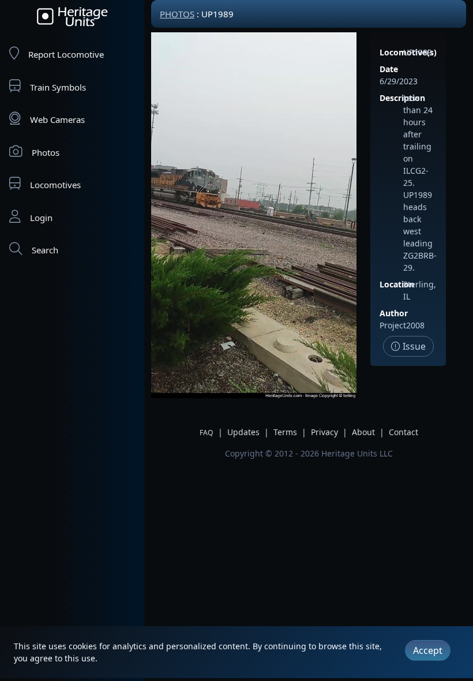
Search (45, 250)
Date (389, 68)
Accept (427, 650)
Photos (45, 152)
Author (394, 313)
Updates (243, 431)
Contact (403, 431)
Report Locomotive (66, 54)
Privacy (324, 431)
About (363, 431)
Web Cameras (57, 119)
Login (41, 217)
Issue (413, 346)
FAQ (206, 432)
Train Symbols (58, 87)
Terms (285, 431)
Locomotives (55, 184)
